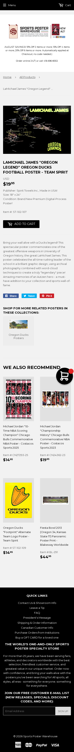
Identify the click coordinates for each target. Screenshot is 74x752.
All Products (27, 77)
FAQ (37, 612)
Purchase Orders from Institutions (37, 632)
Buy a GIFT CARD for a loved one (37, 637)
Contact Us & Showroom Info (37, 603)
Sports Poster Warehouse (40, 736)
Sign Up (63, 711)
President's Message (37, 617)
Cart (68, 5)
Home (7, 77)
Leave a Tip (37, 607)
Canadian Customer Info (37, 627)
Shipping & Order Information (37, 622)
